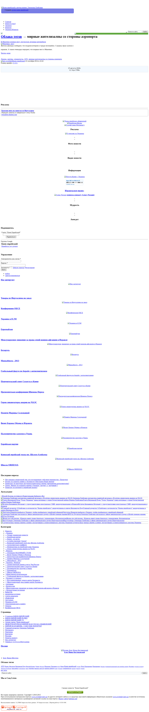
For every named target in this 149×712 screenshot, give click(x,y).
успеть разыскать (11, 596)
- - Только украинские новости (16, 535)
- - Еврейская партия (13, 537)
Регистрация (29, 268)
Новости (8, 531)
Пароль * (4, 263)
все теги (4, 670)
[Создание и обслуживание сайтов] (14, 710)
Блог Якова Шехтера (10, 658)
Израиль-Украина (51, 666)
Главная (8, 22)
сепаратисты (18, 59)
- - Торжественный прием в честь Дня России (22, 564)
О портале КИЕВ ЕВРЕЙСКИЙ (17, 616)
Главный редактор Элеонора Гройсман (19, 628)
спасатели (73, 668)
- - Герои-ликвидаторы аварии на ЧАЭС (20, 549)
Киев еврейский (19, 61)
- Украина (9, 533)
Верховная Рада (20, 666)
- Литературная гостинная (15, 590)
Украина (8, 26)
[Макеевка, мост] (7, 44)
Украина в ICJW (11, 602)
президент (60, 668)
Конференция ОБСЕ (12, 608)
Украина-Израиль (11, 29)
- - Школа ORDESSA (13, 572)
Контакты (9, 634)
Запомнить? (5, 268)
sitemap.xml (73, 699)
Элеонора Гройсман (6, 668)
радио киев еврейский (20, 10)
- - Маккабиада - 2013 (13, 561)
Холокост (132, 666)
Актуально (9, 600)
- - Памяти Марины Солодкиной (17, 559)
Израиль (8, 28)
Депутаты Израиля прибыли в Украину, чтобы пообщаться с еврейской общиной (93, 512)
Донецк (4, 59)
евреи (27, 668)
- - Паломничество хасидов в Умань (18, 568)
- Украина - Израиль (12, 562)
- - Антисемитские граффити (16, 545)
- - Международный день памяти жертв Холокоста (24, 582)
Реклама (8, 636)
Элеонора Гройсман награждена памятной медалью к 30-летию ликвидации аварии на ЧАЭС (107, 498)
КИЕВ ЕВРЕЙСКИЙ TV (14, 620)
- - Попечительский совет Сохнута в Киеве (21, 566)
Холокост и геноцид (139, 666)
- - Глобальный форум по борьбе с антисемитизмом (24, 576)
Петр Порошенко (86, 666)
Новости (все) (10, 24)
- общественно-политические (16, 574)
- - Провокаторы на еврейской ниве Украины (22, 547)
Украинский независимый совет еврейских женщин (116, 666)
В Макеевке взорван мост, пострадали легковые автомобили (23, 42)
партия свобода (49, 668)
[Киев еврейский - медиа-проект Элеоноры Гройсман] (22, 7)
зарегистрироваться (12, 275)
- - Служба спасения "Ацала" (16, 541)
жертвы (10, 59)
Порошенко (96, 666)
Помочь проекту (11, 638)
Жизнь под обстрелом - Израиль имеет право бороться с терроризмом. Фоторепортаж (98, 518)
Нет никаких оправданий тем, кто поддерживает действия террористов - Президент (36, 480)
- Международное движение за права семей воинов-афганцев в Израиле (32, 588)
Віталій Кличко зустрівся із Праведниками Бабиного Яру (23, 496)
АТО (26, 59)
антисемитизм (22, 668)
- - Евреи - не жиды (12, 539)
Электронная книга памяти (15, 604)
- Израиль (8, 551)
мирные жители (39, 668)
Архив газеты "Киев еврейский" (17, 622)
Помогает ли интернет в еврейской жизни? (21, 487)
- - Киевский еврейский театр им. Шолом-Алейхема (24, 543)
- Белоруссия (10, 586)
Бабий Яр (8, 592)
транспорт (78, 668)
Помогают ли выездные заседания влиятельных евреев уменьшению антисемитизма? (37, 483)
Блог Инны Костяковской (74, 652)
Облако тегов (11, 36)
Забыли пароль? (19, 268)
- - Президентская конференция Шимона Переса (23, 557)
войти (7, 274)
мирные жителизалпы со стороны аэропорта (45, 59)
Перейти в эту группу (9, 246)
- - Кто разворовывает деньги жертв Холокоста (22, 580)
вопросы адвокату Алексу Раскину (81, 195)
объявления (9, 598)
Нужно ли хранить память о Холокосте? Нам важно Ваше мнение (29, 481)
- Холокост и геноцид (13, 578)
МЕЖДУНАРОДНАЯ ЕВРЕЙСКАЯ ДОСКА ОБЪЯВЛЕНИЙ (28, 624)
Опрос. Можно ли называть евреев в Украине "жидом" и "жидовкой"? (31, 485)
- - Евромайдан (10, 570)
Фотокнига (9, 630)
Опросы (8, 606)
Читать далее (5, 53)
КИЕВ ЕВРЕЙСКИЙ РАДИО (16, 618)
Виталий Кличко (30, 666)
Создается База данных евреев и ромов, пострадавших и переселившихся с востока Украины (106, 522)
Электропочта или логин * (11, 259)
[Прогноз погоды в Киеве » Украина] (74, 177)
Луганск (78, 666)
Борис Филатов (10, 666)
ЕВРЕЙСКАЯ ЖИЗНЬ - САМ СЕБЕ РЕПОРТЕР (23, 626)
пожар (56, 668)
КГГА (58, 666)
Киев (62, 666)
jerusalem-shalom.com (9, 115)
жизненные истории (12, 594)
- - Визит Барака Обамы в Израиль (18, 555)
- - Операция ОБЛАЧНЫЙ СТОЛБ (18, 553)
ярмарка (82, 668)
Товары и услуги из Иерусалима (17, 642)
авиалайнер (15, 668)
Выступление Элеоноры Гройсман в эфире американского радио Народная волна (93, 520)
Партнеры (9, 632)
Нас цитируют (10, 640)
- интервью (9, 584)
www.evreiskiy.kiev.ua (39, 697)
